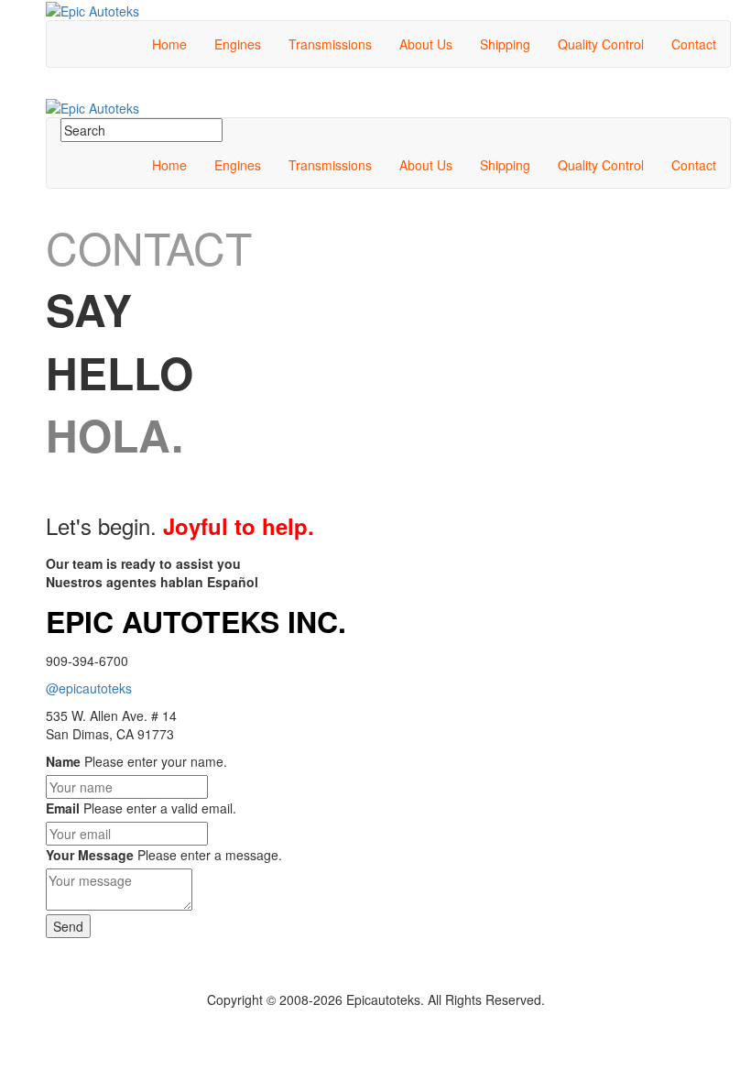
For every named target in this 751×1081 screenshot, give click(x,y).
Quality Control (601, 44)
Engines (237, 44)
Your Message (90, 855)
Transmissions (330, 44)
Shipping (505, 44)
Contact (693, 44)
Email (63, 808)
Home (169, 44)
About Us (425, 44)
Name (63, 761)
